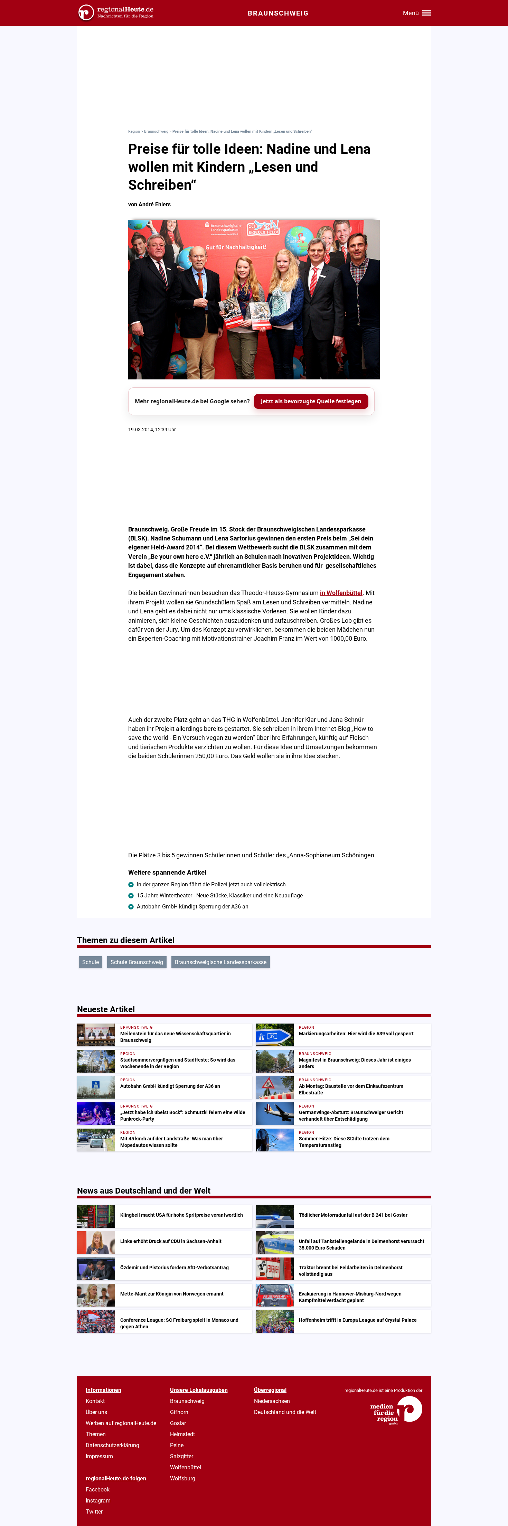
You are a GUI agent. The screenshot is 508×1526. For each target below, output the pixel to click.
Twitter (94, 1511)
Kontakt (95, 1401)
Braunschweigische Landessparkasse (220, 962)
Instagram (98, 1500)
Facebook (98, 1489)
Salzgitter (181, 1456)
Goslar (178, 1423)
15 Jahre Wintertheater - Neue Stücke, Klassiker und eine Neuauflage (220, 895)
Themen (96, 1434)
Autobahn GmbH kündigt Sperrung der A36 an (192, 906)
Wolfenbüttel (185, 1467)
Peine (177, 1445)
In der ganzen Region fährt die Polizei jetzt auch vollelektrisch (211, 884)
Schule (90, 962)
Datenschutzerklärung (112, 1445)
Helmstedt (182, 1434)
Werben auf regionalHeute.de (121, 1423)
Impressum (99, 1456)
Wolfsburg (182, 1478)
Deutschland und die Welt (285, 1412)
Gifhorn (179, 1412)
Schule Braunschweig (137, 962)
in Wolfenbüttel (341, 593)
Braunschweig (156, 131)
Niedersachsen (272, 1401)
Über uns (96, 1412)
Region (134, 131)
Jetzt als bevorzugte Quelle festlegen (311, 401)
